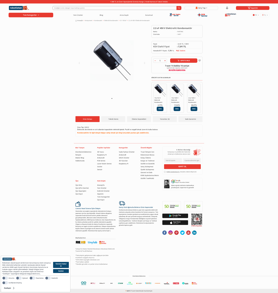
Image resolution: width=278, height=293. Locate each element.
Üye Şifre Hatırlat (82, 188)
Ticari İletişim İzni (147, 152)
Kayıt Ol (182, 166)
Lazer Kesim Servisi (104, 164)
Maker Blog (79, 158)
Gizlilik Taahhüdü (147, 178)
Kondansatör (98, 20)
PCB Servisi (101, 161)
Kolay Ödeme (146, 158)
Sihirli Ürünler (124, 158)
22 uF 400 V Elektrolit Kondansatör (192, 100)
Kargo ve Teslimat (148, 161)
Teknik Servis (113, 119)
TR (256, 15)
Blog (101, 15)
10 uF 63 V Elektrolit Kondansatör (158, 100)
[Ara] (178, 8)
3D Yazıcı (100, 152)
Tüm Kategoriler (103, 197)
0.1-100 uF (123, 20)
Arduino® (100, 158)
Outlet (99, 167)
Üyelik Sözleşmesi (147, 169)
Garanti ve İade (146, 172)
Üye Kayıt (79, 194)
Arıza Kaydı (124, 15)
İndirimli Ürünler (103, 191)
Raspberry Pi (102, 155)
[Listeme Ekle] (199, 60)
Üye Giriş (78, 185)
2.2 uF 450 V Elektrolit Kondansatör (139, 20)
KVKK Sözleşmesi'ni (173, 172)
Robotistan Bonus (147, 155)
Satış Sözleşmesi (147, 167)
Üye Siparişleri (80, 191)
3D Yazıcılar (123, 161)
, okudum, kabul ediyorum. (182, 172)
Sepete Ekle (185, 60)
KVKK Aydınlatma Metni (150, 175)
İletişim (78, 155)
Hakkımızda (79, 161)
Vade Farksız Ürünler (127, 152)
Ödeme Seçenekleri (139, 119)
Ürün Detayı (87, 119)
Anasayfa (80, 20)
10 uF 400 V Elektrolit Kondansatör (175, 100)
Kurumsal (149, 15)
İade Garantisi (190, 119)
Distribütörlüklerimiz (83, 152)
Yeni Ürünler (78, 15)
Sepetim (100, 194)
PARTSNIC (180, 32)
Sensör (99, 169)
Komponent (88, 20)
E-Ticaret (132, 291)
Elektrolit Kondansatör (111, 20)
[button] (79, 63)
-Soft (127, 291)
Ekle (160, 109)
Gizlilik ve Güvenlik (148, 164)
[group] (111, 60)
